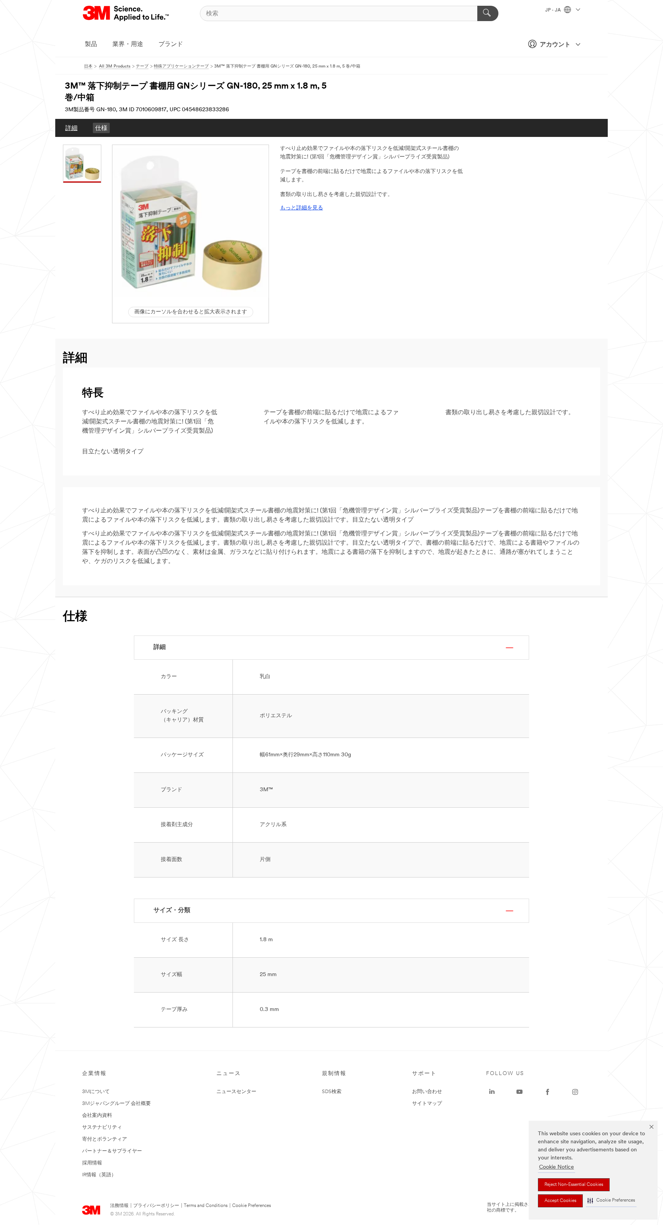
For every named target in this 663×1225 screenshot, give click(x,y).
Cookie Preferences (251, 1206)
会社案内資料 (97, 1115)
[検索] (487, 13)
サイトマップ (427, 1103)
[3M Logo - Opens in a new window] (126, 13)
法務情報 (119, 1206)
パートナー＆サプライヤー (112, 1151)
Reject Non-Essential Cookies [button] (573, 1184)
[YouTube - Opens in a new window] (519, 1092)
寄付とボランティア (104, 1139)
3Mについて (96, 1091)
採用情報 (92, 1163)
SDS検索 (331, 1091)
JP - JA (553, 10)
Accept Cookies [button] (560, 1201)
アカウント (555, 45)
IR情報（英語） (99, 1174)
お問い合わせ (427, 1091)
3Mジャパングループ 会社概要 (116, 1103)
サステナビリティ (102, 1127)
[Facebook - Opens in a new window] (547, 1092)
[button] (611, 1200)
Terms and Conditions (206, 1206)
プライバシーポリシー (156, 1206)
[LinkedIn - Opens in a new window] (492, 1092)
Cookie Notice (556, 1167)
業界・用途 (127, 44)
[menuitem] (71, 128)
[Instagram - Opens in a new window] (575, 1092)
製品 (91, 44)
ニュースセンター (236, 1091)
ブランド (170, 44)
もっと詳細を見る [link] (301, 208)
